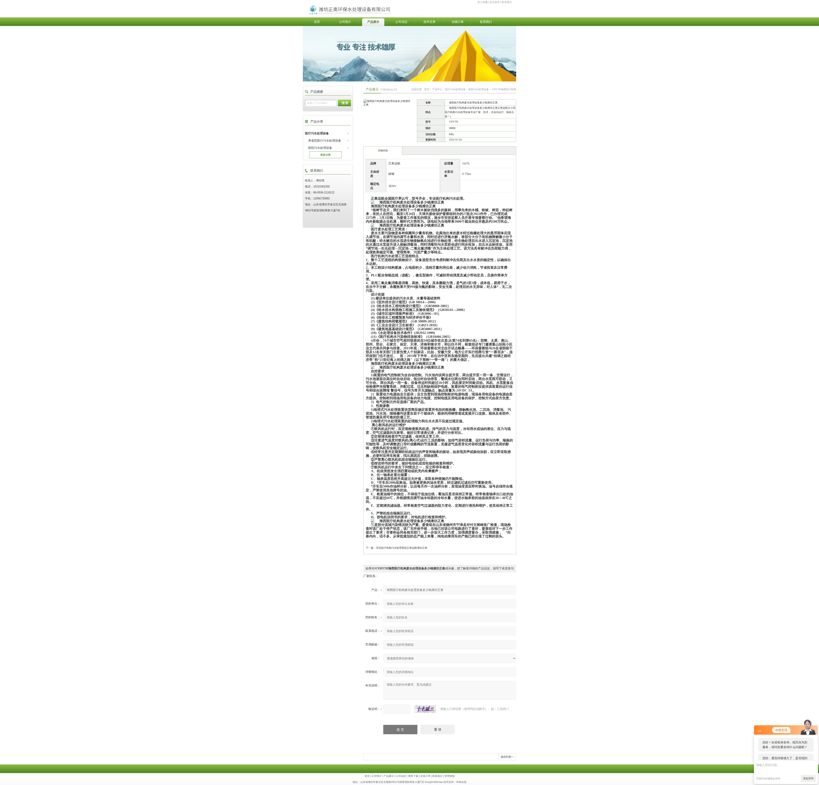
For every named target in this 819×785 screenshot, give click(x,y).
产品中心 (437, 89)
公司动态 (401, 21)
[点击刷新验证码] (425, 709)
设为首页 (494, 2)
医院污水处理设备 (320, 147)
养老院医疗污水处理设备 (324, 140)
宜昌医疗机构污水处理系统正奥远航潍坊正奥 (401, 547)
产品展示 (373, 21)
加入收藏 (482, 2)
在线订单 (458, 21)
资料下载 (413, 776)
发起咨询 (808, 778)
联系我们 (507, 2)
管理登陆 (449, 776)
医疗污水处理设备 (317, 133)
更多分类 (325, 154)
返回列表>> (507, 756)
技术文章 (430, 21)
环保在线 (461, 782)
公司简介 (345, 21)
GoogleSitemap (434, 782)
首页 (317, 21)
